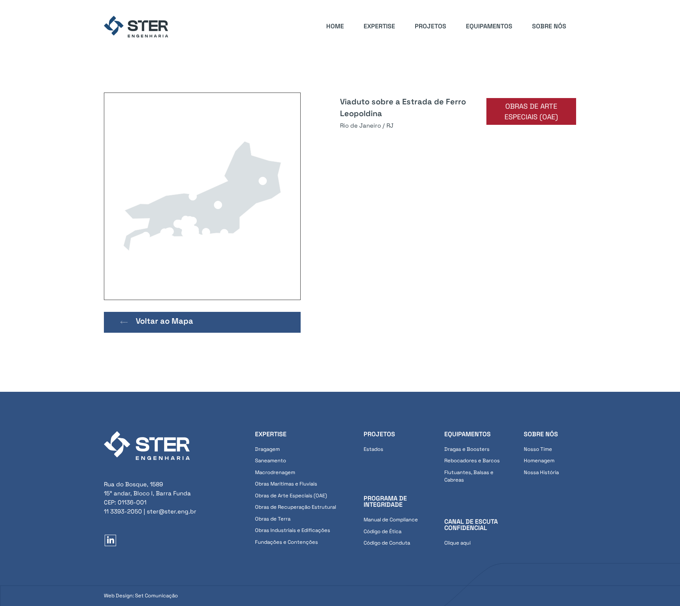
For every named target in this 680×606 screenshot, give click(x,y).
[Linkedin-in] (110, 540)
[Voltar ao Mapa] (124, 322)
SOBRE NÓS (549, 26)
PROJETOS (430, 26)
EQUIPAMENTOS (489, 26)
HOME (335, 26)
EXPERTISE (379, 26)
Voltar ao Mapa (164, 321)
